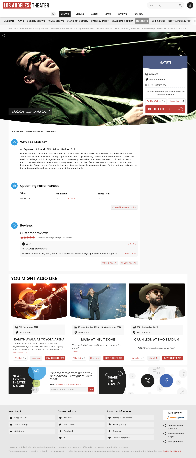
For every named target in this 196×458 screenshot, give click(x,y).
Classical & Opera (122, 21)
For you (138, 13)
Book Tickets (159, 109)
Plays (20, 21)
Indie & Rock (158, 21)
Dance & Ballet (100, 21)
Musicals (9, 21)
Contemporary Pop (179, 21)
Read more (130, 253)
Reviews (122, 13)
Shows (65, 13)
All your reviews (128, 263)
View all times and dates (124, 207)
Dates (94, 13)
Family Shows (56, 21)
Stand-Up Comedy (77, 21)
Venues (80, 13)
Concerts (142, 21)
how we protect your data (68, 384)
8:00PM (71, 198)
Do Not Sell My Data (172, 451)
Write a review (109, 263)
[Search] (180, 5)
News (108, 13)
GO (91, 389)
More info (36, 358)
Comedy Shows (36, 21)
